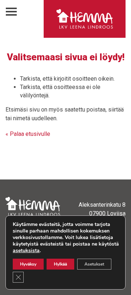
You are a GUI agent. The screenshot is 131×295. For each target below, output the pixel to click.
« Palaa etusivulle (27, 133)
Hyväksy (28, 264)
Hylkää (60, 264)
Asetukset (94, 264)
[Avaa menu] (11, 11)
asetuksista (26, 250)
